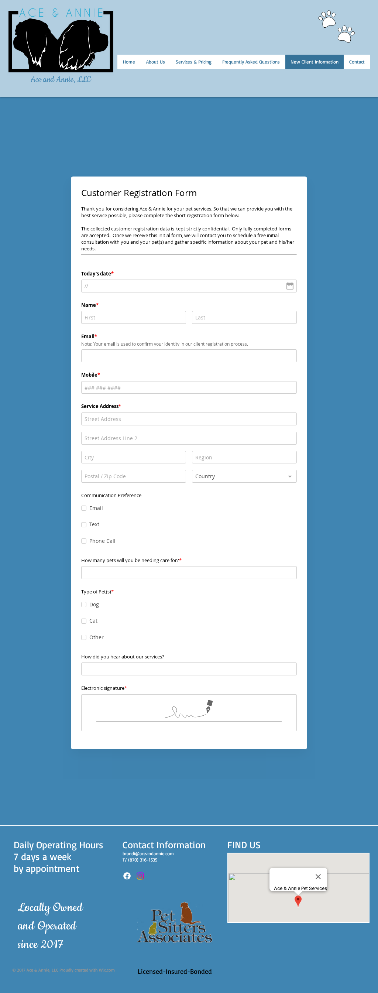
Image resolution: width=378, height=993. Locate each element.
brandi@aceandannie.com (148, 853)
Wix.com (107, 970)
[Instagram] (140, 876)
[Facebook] (127, 876)
